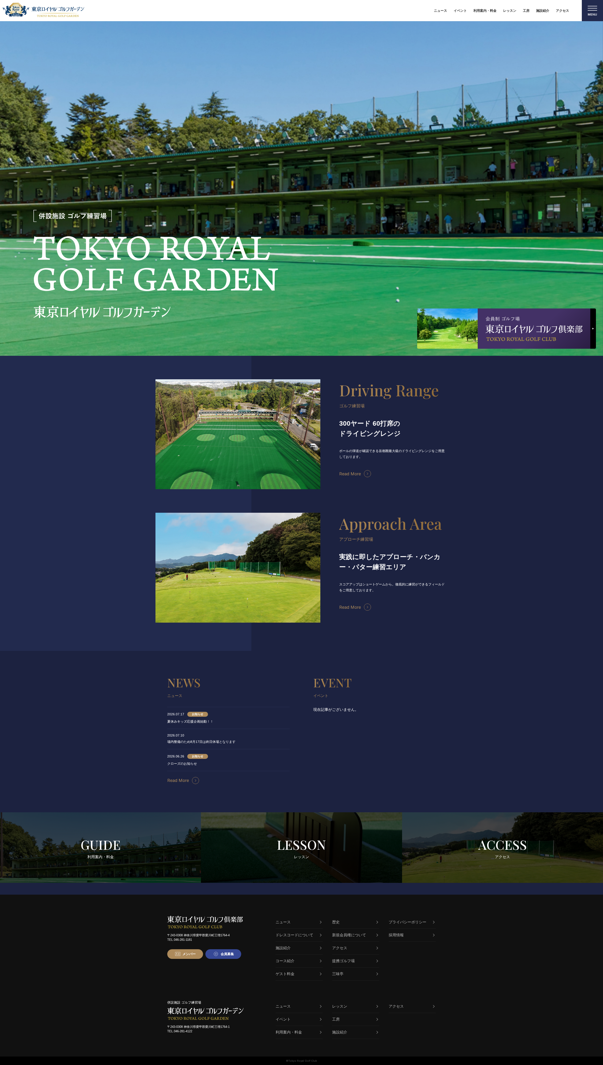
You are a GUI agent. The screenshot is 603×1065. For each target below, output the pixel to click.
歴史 (336, 922)
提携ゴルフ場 (343, 961)
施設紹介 (542, 10)
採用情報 (396, 935)
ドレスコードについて (294, 935)
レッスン (509, 10)
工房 (526, 10)
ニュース (440, 10)
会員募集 (227, 954)
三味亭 (337, 974)
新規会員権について (349, 935)
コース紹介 (285, 961)
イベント (460, 10)
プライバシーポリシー (407, 922)
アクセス (562, 10)
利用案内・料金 (485, 10)
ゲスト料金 (285, 974)
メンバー (189, 954)
